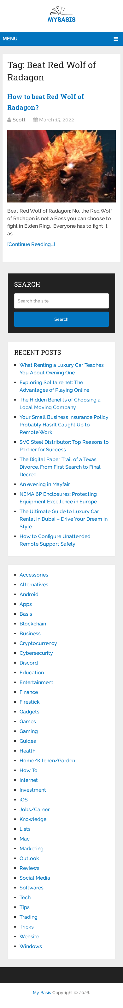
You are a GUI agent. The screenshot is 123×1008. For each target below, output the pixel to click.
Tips (25, 907)
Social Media (35, 878)
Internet (29, 780)
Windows (31, 946)
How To (29, 770)
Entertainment (36, 682)
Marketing (32, 849)
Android (29, 594)
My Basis (42, 992)
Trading (29, 917)
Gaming (29, 731)
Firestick (30, 702)
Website (29, 937)
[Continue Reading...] (31, 244)
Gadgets (29, 712)
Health (27, 751)
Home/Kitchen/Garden (47, 761)
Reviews (29, 868)
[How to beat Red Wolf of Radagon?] (61, 166)
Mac (25, 839)
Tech (25, 897)
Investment (33, 790)
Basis (26, 614)
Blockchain (33, 624)
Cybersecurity (36, 653)
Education (32, 673)
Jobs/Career (35, 809)
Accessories (34, 575)
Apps (26, 604)
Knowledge (33, 819)
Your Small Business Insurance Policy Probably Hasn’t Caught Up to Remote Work (64, 424)
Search (61, 319)
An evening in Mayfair (45, 484)
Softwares (32, 888)
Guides (28, 741)
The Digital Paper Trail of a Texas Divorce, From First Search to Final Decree (60, 467)
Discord (29, 663)
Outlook (29, 858)
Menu (10, 39)
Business (30, 633)
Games (28, 721)
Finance (29, 692)
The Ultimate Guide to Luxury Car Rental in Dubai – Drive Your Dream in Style (64, 519)
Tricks (27, 927)
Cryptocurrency (38, 643)
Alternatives (34, 585)
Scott (19, 120)
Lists (25, 829)
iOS (24, 800)
